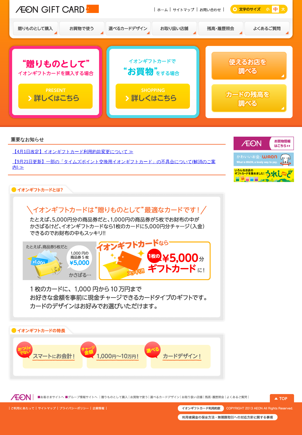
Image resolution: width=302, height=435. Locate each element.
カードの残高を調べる (249, 98)
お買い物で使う (81, 28)
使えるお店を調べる (249, 66)
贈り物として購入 (35, 28)
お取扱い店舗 (174, 28)
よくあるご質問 (267, 28)
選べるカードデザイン (128, 28)
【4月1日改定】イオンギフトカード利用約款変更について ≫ (72, 151)
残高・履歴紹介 (220, 28)
